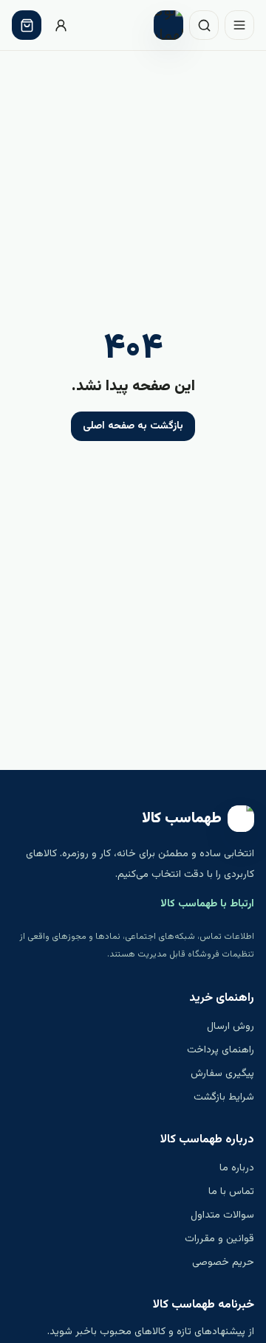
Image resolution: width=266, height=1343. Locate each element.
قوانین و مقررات (219, 1239)
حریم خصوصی (223, 1262)
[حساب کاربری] (60, 25)
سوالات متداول (222, 1215)
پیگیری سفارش (222, 1073)
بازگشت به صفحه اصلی (133, 426)
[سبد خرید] (26, 25)
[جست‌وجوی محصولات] (204, 25)
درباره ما (236, 1168)
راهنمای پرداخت (220, 1050)
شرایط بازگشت (224, 1097)
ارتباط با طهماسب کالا (207, 904)
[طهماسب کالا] (168, 25)
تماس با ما (231, 1191)
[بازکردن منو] (239, 25)
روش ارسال (230, 1026)
